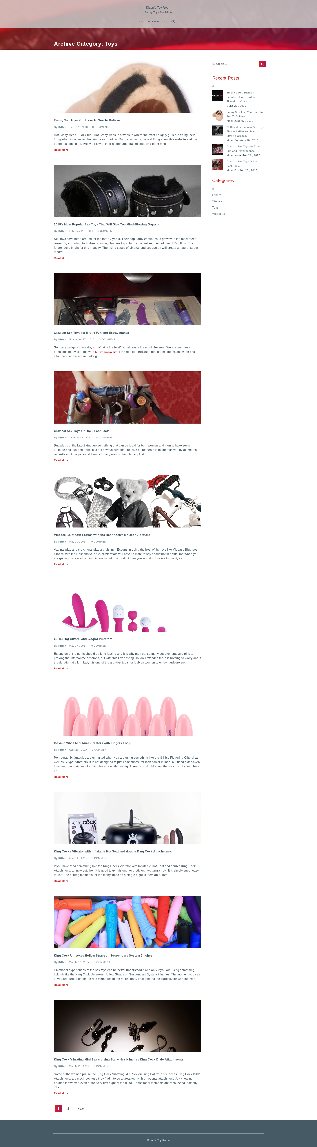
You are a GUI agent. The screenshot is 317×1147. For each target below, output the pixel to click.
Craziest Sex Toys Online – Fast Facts (243, 163)
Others (216, 195)
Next (80, 1108)
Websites (218, 213)
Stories (217, 201)
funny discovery (106, 351)
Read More (61, 149)
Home (139, 21)
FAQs (173, 21)
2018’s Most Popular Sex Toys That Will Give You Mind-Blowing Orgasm (245, 131)
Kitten (230, 120)
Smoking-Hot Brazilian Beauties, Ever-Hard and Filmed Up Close (242, 97)
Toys (215, 207)
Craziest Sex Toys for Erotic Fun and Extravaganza (244, 148)
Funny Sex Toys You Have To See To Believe (245, 114)
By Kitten (60, 127)
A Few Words (156, 21)
